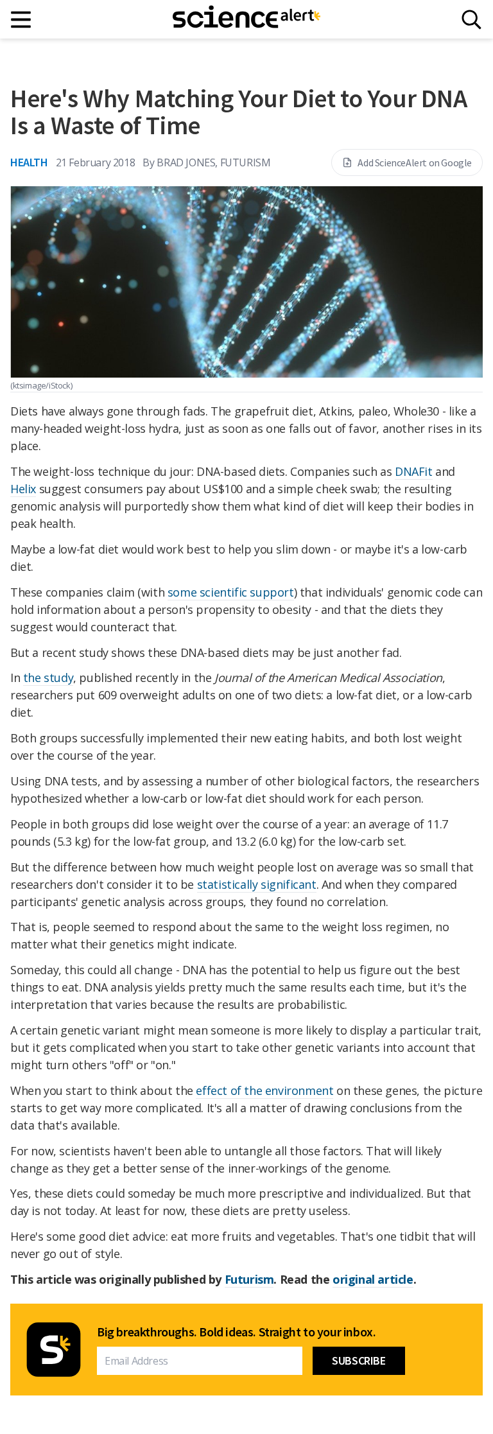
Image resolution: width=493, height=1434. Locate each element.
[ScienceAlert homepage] (246, 19)
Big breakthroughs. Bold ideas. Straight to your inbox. (236, 1332)
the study (48, 677)
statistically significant (256, 884)
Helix (23, 488)
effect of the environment (264, 1090)
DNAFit (414, 471)
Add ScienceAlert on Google (415, 162)
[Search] (471, 19)
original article (373, 1279)
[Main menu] (21, 19)
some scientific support (231, 592)
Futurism (249, 1279)
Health (29, 162)
